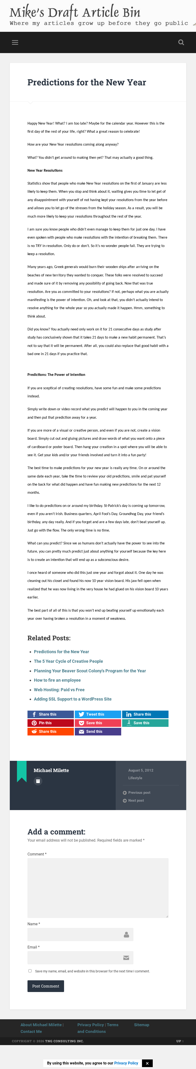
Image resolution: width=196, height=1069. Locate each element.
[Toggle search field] (181, 42)
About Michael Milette (41, 1024)
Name (33, 924)
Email (33, 947)
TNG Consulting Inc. (64, 1041)
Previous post (139, 792)
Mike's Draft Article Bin (66, 10)
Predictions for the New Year (86, 82)
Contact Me (31, 1031)
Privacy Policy (90, 1024)
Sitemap (141, 1024)
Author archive (38, 781)
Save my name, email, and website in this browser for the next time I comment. (92, 971)
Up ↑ (180, 1041)
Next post (136, 800)
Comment (37, 854)
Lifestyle (135, 778)
